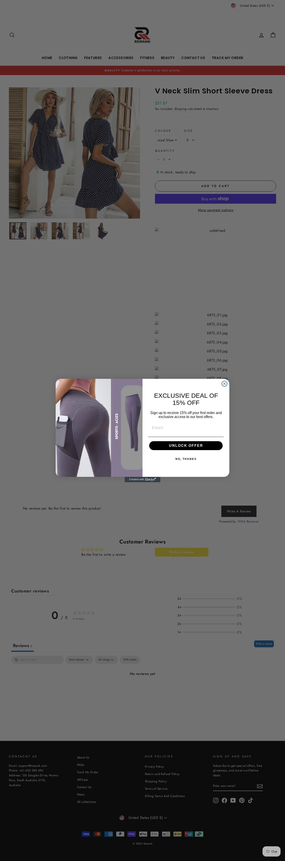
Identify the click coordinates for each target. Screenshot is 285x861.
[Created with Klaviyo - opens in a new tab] (142, 479)
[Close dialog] (224, 383)
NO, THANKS (186, 459)
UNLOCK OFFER (186, 445)
